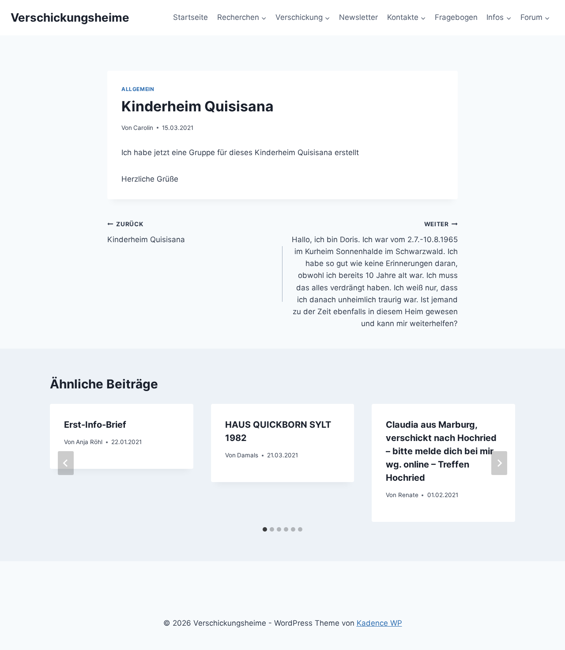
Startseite (190, 17)
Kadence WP (379, 623)
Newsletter (358, 17)
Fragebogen (456, 17)
